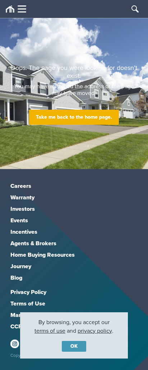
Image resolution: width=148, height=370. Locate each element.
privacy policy (95, 331)
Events (19, 220)
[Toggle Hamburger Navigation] (16, 9)
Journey (20, 266)
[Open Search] (135, 9)
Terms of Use (27, 303)
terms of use (49, 331)
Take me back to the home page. (74, 117)
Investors (22, 209)
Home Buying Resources (42, 255)
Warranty (22, 197)
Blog (16, 278)
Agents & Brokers (33, 243)
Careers (20, 186)
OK (74, 346)
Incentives (23, 232)
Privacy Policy (28, 292)
